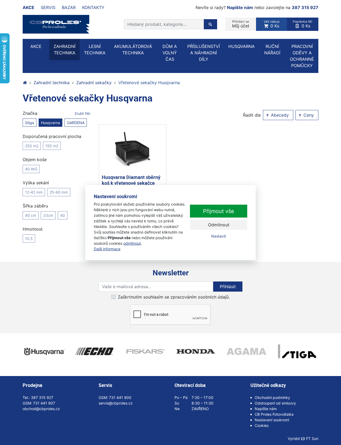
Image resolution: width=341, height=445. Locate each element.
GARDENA (75, 122)
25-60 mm (59, 192)
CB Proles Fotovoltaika (274, 414)
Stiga (29, 122)
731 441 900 (120, 397)
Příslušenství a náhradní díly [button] (203, 53)
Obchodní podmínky (272, 397)
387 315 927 (305, 7)
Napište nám (240, 7)
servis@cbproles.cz (116, 403)
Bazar (69, 7)
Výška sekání (36, 182)
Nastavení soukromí (272, 420)
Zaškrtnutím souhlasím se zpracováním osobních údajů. (174, 297)
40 (62, 215)
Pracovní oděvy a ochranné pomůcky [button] (302, 56)
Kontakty (93, 7)
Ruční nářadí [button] (272, 49)
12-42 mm (34, 192)
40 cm (30, 215)
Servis (48, 7)
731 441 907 (44, 403)
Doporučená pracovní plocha (52, 136)
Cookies (262, 425)
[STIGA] (297, 352)
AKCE (36, 46)
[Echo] (94, 352)
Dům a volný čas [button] (170, 53)
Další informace (107, 249)
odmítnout (132, 243)
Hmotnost (33, 229)
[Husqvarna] (44, 352)
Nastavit (218, 236)
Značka (57, 113)
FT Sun (312, 438)
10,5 (29, 238)
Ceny (308, 115)
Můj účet (240, 24)
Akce (28, 7)
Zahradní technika (52, 82)
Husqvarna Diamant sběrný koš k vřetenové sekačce (131, 180)
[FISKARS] (145, 352)
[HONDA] (195, 352)
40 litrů (31, 169)
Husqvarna (50, 122)
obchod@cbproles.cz (41, 408)
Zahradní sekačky (94, 82)
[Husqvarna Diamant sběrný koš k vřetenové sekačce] (132, 149)
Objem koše (35, 159)
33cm (48, 215)
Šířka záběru (35, 206)
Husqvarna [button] (241, 46)
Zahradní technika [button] (64, 49)
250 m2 (31, 146)
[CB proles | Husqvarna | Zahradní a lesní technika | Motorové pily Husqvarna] (25, 82)
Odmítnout (218, 224)
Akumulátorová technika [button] (133, 49)
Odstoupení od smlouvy (275, 403)
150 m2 (51, 146)
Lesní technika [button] (94, 49)
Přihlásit (228, 286)
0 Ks (272, 24)
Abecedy (279, 115)
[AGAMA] (246, 352)
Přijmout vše (218, 211)
